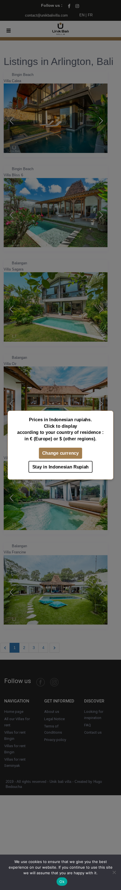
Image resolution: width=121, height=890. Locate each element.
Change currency (60, 453)
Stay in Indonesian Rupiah (60, 466)
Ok (61, 881)
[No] (114, 872)
